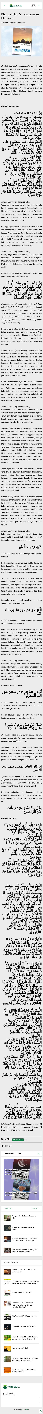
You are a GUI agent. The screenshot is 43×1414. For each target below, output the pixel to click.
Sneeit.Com (25, 1410)
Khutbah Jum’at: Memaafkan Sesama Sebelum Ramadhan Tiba (21, 1194)
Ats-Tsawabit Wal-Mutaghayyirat (24, 1316)
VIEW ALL (35, 1208)
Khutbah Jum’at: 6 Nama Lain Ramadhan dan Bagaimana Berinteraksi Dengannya (17, 1172)
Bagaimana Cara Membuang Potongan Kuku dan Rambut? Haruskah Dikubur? (22, 1305)
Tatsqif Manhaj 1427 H (20, 1348)
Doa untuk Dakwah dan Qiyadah (23, 1326)
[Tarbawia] (16, 6)
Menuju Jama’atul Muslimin (22, 1292)
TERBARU (8, 1208)
